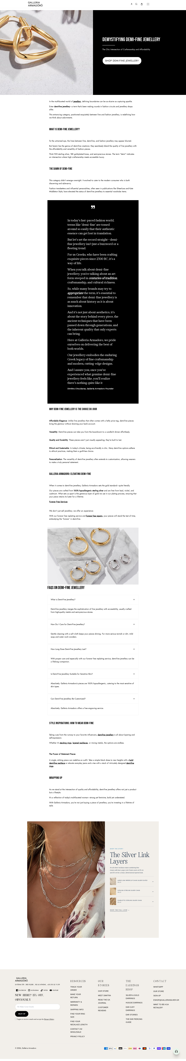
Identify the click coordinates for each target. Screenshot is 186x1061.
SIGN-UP (157, 996)
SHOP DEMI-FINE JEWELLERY (122, 60)
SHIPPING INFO (77, 1009)
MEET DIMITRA (104, 995)
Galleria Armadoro (29, 1048)
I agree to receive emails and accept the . (35, 1019)
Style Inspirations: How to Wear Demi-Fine (71, 723)
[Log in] (131, 4)
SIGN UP (21, 1014)
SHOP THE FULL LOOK (120, 910)
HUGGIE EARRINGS (134, 1003)
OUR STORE (103, 991)
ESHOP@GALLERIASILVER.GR (166, 1000)
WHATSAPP (158, 987)
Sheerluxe (121, 188)
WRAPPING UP (55, 778)
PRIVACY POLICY (77, 1036)
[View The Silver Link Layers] (66, 879)
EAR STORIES (132, 1015)
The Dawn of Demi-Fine (60, 169)
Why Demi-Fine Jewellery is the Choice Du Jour (73, 409)
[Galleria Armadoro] (42, 4)
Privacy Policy (49, 1019)
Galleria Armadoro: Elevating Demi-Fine (70, 474)
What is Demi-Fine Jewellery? (64, 129)
